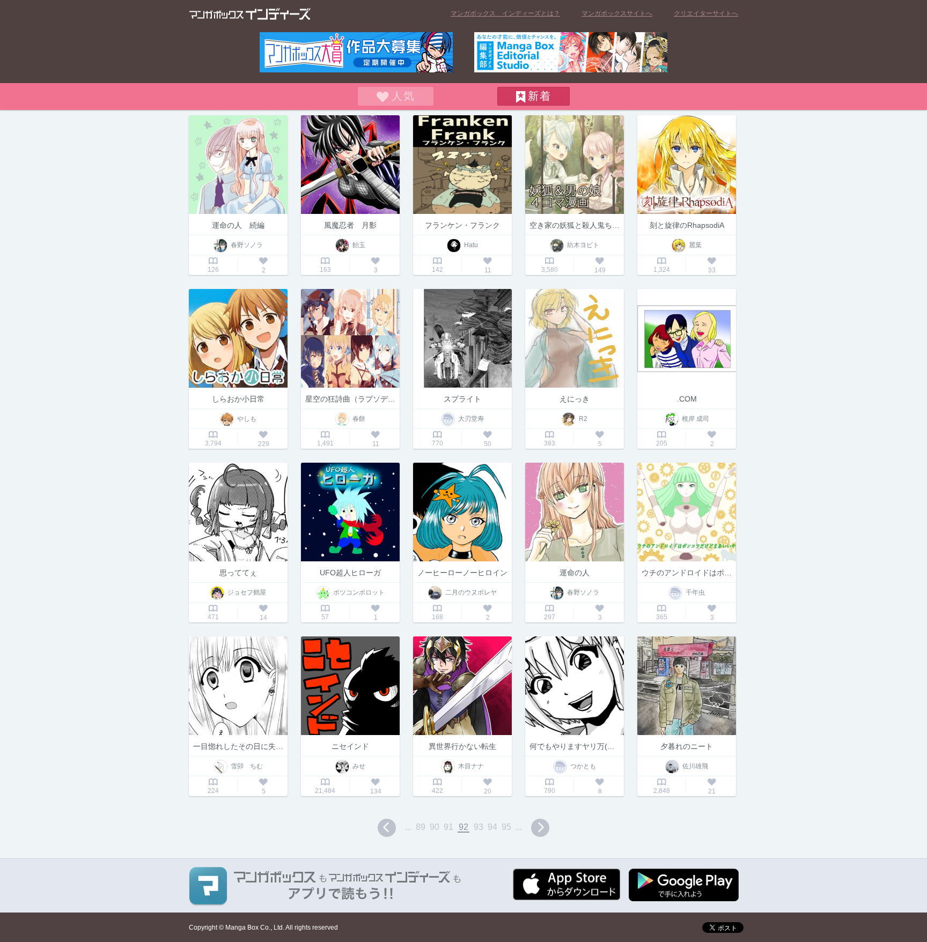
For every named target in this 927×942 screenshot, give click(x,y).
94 (492, 827)
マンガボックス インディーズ (250, 14)
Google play (684, 885)
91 (448, 827)
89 (420, 827)
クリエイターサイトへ (706, 13)
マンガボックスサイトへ (617, 13)
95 (506, 827)
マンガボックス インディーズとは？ (505, 13)
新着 (539, 96)
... (408, 827)
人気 (403, 96)
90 (434, 827)
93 (478, 827)
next (540, 827)
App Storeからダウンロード (566, 884)
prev (386, 827)
